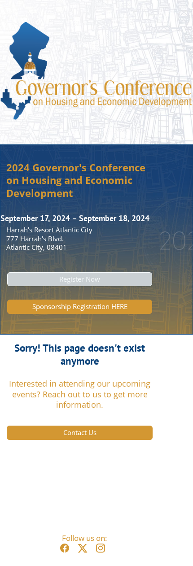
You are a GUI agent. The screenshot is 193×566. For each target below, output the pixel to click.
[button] (67, 552)
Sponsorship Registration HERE (79, 306)
